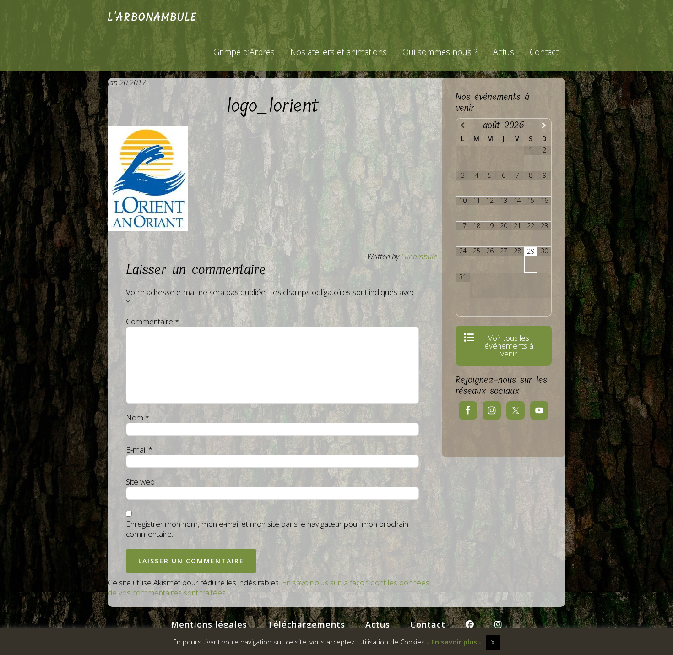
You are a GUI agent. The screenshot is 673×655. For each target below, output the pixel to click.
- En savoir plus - (454, 642)
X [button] (492, 642)
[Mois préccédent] (463, 125)
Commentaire (152, 322)
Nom (137, 418)
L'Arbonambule (152, 17)
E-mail (139, 450)
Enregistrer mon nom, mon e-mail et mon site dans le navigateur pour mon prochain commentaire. (267, 529)
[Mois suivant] (544, 125)
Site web (140, 482)
